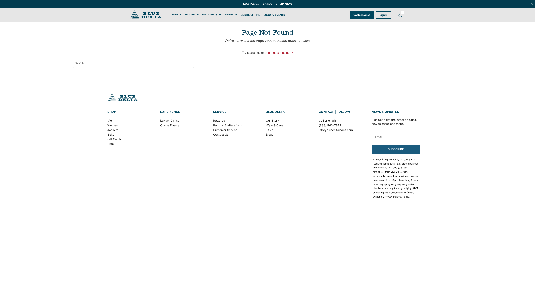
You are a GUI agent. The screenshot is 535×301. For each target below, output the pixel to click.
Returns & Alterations (227, 125)
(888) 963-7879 (330, 125)
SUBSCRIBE (396, 149)
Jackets (112, 130)
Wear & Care (274, 125)
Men (110, 120)
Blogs (269, 134)
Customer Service (225, 130)
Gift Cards (114, 139)
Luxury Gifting (169, 120)
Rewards (219, 120)
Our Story (272, 120)
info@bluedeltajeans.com (336, 130)
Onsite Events (169, 125)
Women (112, 125)
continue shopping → (279, 52)
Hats (110, 143)
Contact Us (220, 134)
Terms (405, 196)
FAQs (269, 130)
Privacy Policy (392, 196)
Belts (110, 134)
